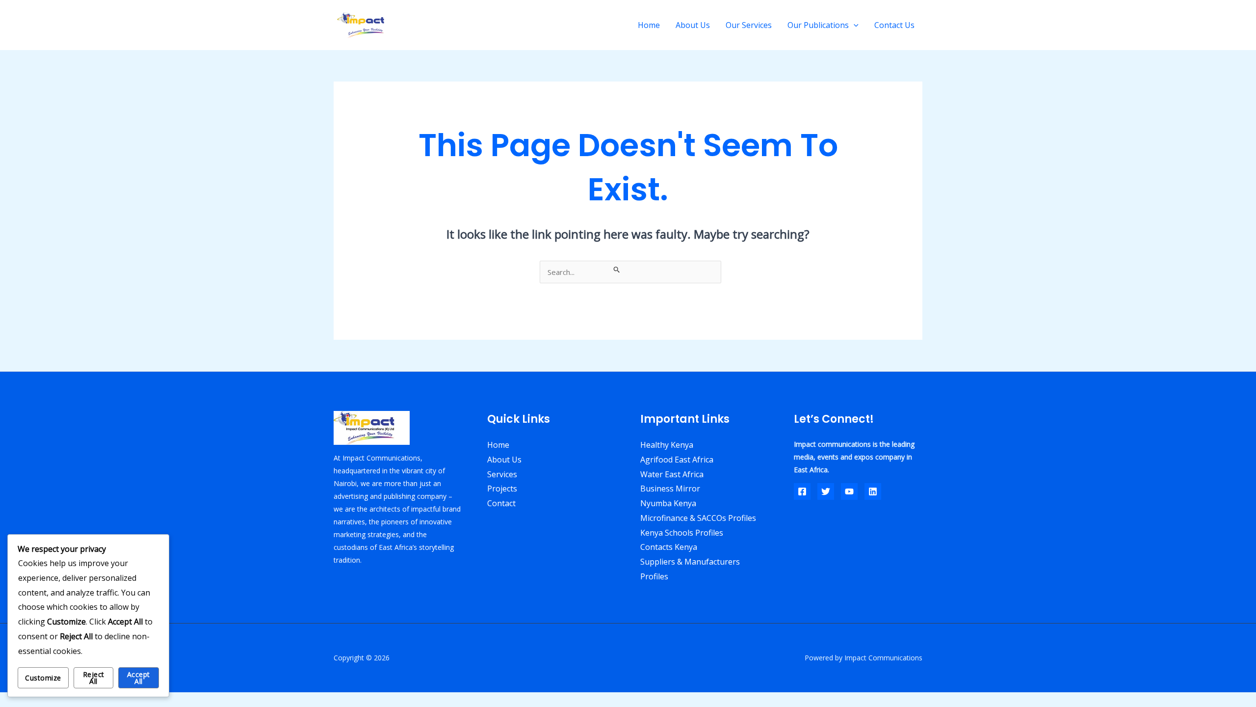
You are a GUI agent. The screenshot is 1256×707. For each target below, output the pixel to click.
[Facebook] (802, 491)
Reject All (94, 678)
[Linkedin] (872, 491)
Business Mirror (670, 488)
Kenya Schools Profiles (681, 532)
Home (649, 25)
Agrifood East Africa (676, 459)
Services (502, 474)
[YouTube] (849, 491)
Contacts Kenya (668, 547)
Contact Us (894, 25)
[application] (854, 25)
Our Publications (818, 25)
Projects (502, 488)
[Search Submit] (617, 269)
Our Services (749, 25)
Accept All (138, 678)
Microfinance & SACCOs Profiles (698, 518)
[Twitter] (825, 491)
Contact (501, 503)
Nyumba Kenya (668, 503)
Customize (43, 677)
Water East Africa (672, 474)
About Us (693, 25)
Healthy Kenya (666, 444)
